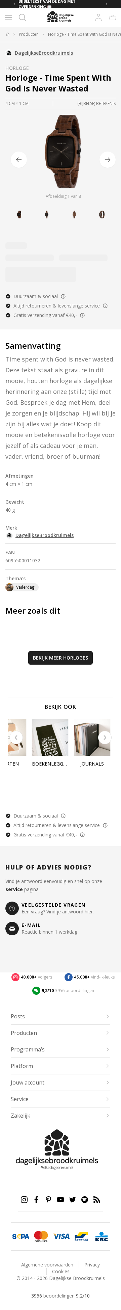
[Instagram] (24, 1199)
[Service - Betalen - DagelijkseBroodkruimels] (21, 1236)
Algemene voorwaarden (47, 1264)
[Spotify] (84, 1199)
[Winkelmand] (112, 17)
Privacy (92, 1264)
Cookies (61, 1271)
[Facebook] (36, 1199)
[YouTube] (60, 1199)
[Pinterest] (48, 1199)
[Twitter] (72, 1199)
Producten (29, 34)
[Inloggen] (98, 17)
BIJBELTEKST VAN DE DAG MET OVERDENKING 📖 (47, 4)
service (14, 889)
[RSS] (96, 1199)
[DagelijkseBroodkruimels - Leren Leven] (7, 34)
